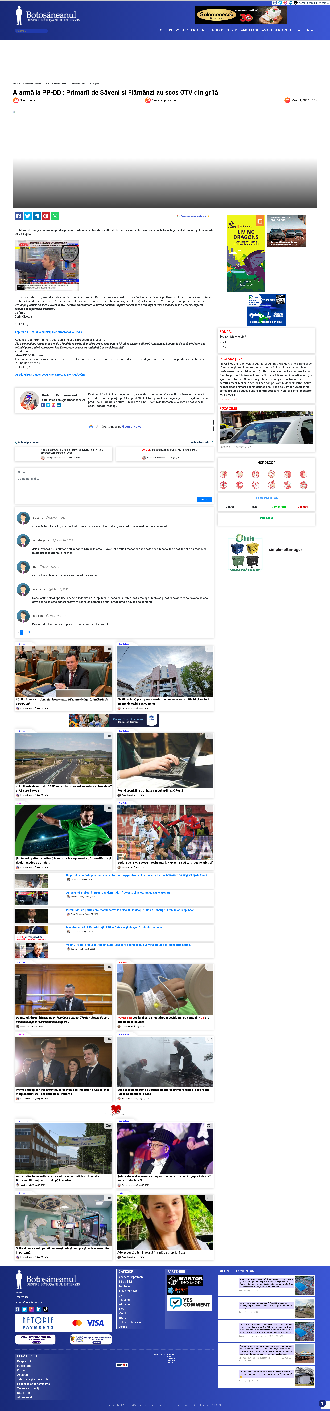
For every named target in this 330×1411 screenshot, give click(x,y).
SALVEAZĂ (205, 499)
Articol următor (201, 442)
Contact (22, 1370)
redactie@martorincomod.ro (28, 1302)
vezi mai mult (229, 399)
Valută (230, 506)
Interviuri (124, 1304)
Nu (224, 346)
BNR (254, 506)
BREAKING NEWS (304, 30)
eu (34, 566)
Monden (124, 1313)
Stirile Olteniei (171, 1362)
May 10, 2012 (60, 589)
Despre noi (24, 1361)
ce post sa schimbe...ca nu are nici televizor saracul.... (66, 575)
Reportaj (124, 1299)
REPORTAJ (193, 30)
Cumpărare (278, 506)
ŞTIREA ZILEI (282, 30)
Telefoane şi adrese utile (32, 1379)
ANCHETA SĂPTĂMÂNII (256, 30)
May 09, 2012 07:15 (304, 100)
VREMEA (266, 518)
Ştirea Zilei (125, 1281)
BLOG (219, 30)
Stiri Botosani (27, 84)
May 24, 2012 (57, 517)
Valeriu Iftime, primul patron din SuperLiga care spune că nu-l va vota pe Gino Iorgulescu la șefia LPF (130, 944)
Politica (20, 1034)
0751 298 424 (21, 1297)
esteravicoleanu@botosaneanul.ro (64, 400)
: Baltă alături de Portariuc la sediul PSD (169, 449)
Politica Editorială (130, 1322)
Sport (19, 803)
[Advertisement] (165, 59)
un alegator (41, 540)
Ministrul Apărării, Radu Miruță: (114, 927)
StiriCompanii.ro (172, 1360)
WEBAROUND (214, 1405)
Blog (121, 1308)
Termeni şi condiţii (28, 1388)
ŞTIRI (163, 30)
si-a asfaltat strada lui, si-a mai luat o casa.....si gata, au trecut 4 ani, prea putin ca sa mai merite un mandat (99, 526)
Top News (123, 962)
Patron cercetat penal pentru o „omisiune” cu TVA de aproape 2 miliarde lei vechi (72, 451)
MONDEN (208, 30)
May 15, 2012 (51, 566)
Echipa (123, 1326)
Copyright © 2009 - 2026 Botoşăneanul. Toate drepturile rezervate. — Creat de (165, 1405)
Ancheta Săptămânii (131, 1277)
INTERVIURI (176, 30)
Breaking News (128, 1290)
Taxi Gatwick (171, 1358)
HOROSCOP (266, 462)
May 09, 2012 (58, 615)
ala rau (38, 615)
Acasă (16, 84)
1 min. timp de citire (164, 100)
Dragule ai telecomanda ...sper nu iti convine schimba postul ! (70, 624)
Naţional (122, 1193)
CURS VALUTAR (266, 498)
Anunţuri (22, 1374)
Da (224, 341)
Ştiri (121, 1295)
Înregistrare (322, 3)
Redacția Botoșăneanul (59, 395)
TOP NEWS (232, 30)
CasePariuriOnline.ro (159, 1354)
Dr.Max (169, 1356)
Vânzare (303, 506)
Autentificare (306, 3)
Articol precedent (29, 442)
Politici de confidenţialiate (33, 1383)
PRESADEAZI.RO (172, 1354)
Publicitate (24, 1365)
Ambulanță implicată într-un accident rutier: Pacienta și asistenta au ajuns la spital (118, 892)
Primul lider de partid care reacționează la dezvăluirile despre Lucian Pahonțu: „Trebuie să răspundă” (130, 910)
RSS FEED (23, 1392)
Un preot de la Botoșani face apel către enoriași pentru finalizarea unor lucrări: (136, 875)
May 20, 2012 (65, 540)
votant (38, 517)
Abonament (24, 1397)
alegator (39, 589)
